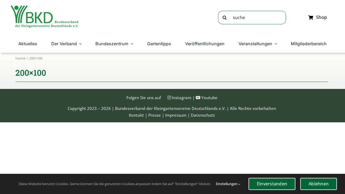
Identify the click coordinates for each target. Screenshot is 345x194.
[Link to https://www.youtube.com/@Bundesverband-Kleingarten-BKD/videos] (198, 97)
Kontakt (136, 115)
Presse (154, 115)
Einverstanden (272, 184)
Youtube (209, 97)
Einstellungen (227, 183)
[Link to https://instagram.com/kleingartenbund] (169, 97)
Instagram (181, 97)
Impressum (176, 115)
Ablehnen (319, 184)
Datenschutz (203, 115)
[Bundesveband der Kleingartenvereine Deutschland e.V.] (44, 7)
